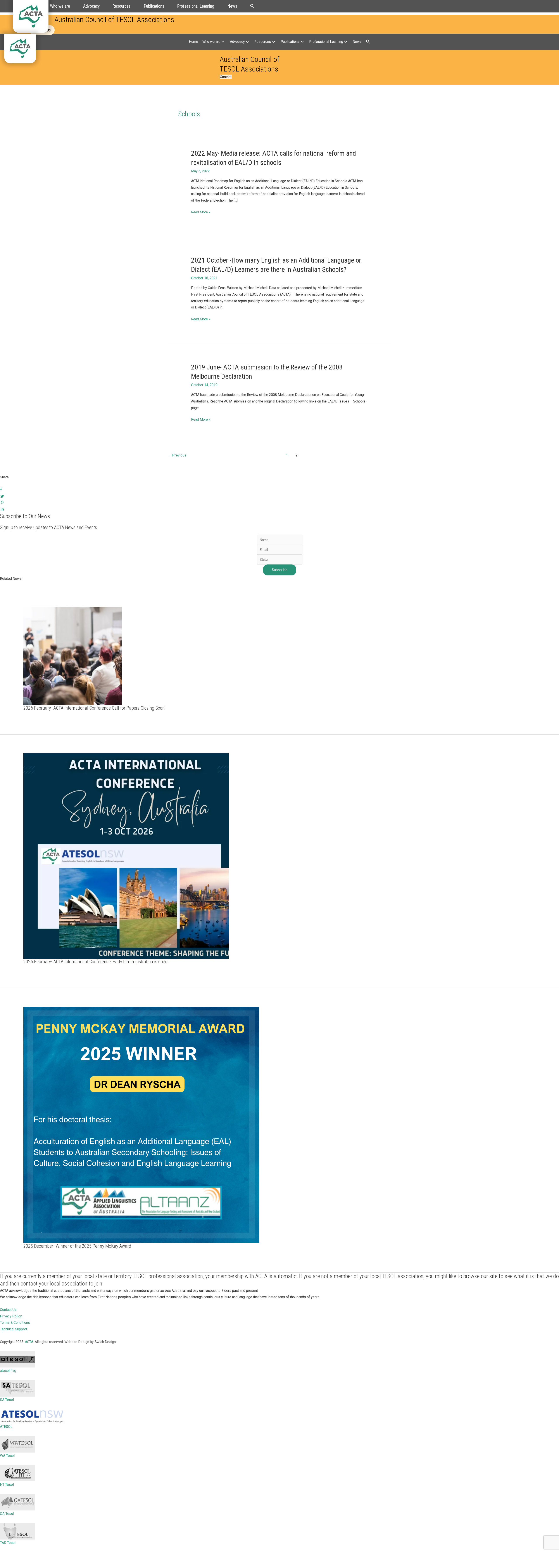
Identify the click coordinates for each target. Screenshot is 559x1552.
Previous (177, 455)
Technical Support (13, 1329)
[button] (252, 6)
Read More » (200, 213)
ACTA (29, 1342)
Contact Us (8, 1310)
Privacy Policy (11, 1316)
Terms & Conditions (15, 1322)
